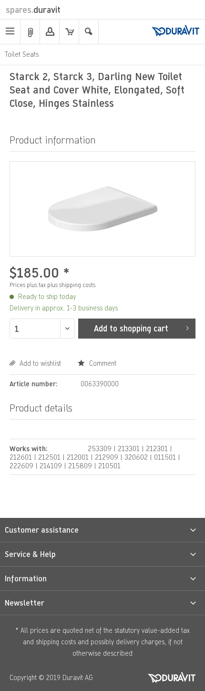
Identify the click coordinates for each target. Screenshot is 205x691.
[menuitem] (10, 32)
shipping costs (56, 642)
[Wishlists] (30, 32)
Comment (101, 363)
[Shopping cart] (69, 32)
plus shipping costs (71, 285)
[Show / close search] (88, 32)
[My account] (49, 32)
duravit (33, 9)
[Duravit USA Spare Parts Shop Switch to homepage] (175, 31)
